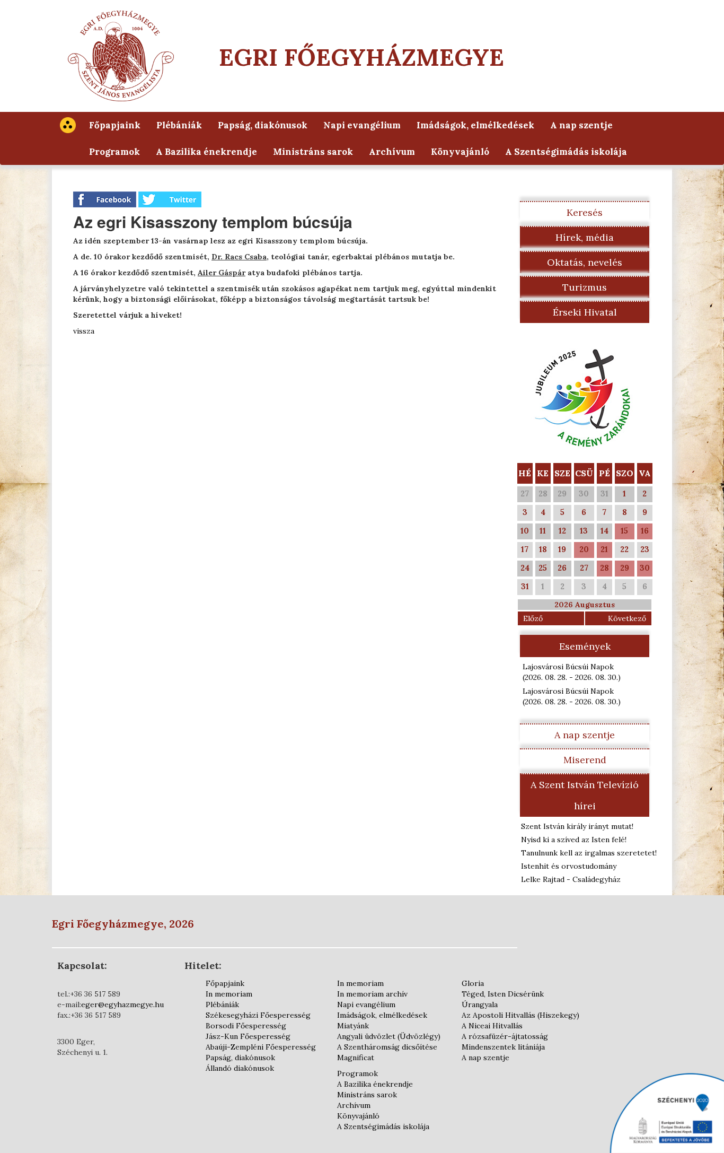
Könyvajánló (460, 152)
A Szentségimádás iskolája (566, 152)
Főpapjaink (114, 125)
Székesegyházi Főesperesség (258, 1015)
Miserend (584, 760)
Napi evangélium (362, 125)
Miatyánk (353, 1025)
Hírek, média (584, 237)
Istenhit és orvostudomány (568, 866)
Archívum (392, 152)
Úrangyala (480, 1004)
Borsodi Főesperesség (246, 1025)
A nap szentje (581, 125)
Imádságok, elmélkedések (475, 125)
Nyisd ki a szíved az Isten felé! (573, 839)
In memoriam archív (372, 994)
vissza (83, 331)
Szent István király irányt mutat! (577, 826)
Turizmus (584, 287)
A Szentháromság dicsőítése (387, 1047)
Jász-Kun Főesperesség (248, 1036)
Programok (114, 152)
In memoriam (229, 994)
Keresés (585, 212)
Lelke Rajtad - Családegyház (571, 879)
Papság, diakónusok (262, 125)
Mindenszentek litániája (503, 1047)
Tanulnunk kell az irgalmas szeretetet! (589, 853)
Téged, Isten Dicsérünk (503, 994)
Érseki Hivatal (585, 312)
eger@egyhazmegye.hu (122, 1004)
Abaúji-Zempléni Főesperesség (261, 1047)
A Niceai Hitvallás (492, 1025)
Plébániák (179, 125)
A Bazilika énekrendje (206, 152)
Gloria (473, 983)
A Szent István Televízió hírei (585, 795)
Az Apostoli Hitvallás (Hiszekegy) (520, 1015)
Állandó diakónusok (240, 1068)
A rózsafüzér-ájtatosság (505, 1036)
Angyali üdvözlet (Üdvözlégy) (388, 1036)
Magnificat (355, 1057)
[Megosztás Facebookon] (105, 199)
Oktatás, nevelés (584, 262)
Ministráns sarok (313, 152)
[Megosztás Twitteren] (169, 199)
